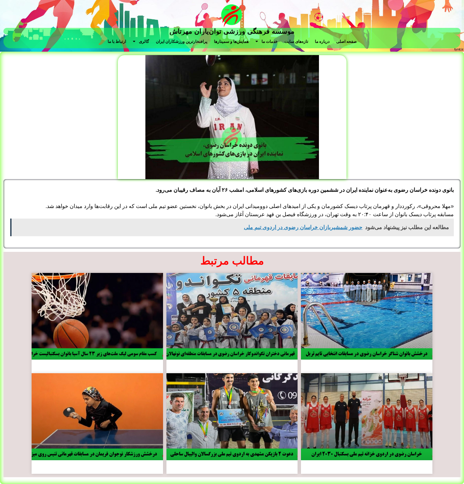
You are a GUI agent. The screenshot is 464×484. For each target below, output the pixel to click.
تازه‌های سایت (296, 41)
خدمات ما (270, 41)
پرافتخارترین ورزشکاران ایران (181, 41)
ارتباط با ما (117, 41)
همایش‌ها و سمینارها (231, 41)
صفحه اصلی (346, 41)
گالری (144, 41)
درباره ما (322, 41)
